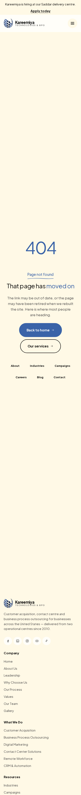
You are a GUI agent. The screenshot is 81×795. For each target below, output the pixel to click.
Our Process (13, 689)
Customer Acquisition (20, 730)
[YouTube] (37, 641)
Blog (40, 377)
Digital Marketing (16, 744)
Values (8, 696)
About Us (10, 668)
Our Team (11, 703)
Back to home (38, 330)
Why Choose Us (15, 682)
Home (8, 661)
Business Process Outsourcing (26, 737)
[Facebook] (8, 641)
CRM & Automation (17, 766)
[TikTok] (46, 641)
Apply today (40, 11)
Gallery (9, 711)
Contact (59, 377)
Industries (37, 365)
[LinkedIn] (18, 641)
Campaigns (62, 365)
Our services (38, 346)
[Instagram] (27, 641)
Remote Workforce (18, 758)
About (15, 365)
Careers (21, 377)
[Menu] (72, 23)
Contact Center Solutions (22, 751)
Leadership (12, 675)
